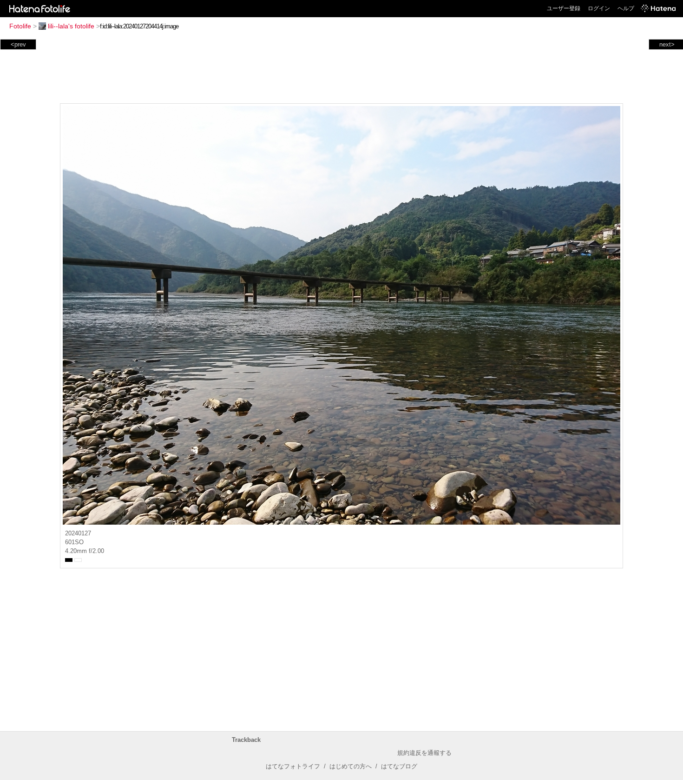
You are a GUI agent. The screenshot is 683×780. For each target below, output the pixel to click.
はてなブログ (399, 766)
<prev (18, 44)
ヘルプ (625, 8)
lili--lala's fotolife (71, 26)
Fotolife (20, 26)
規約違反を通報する (424, 752)
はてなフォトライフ (293, 766)
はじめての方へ (350, 766)
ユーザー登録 (563, 8)
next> (667, 44)
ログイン (599, 8)
